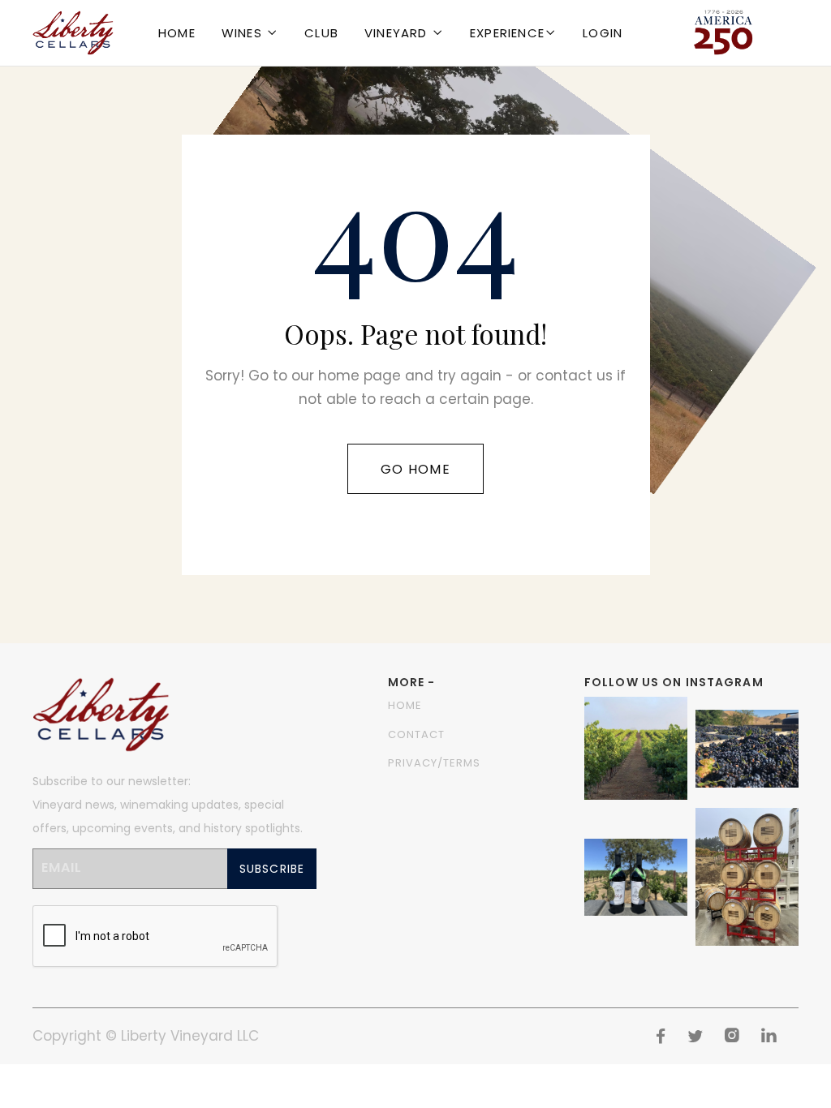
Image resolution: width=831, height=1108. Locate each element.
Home (177, 32)
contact (416, 734)
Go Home (415, 469)
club (321, 32)
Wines (242, 32)
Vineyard (396, 32)
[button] (250, 33)
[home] (73, 33)
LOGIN (602, 32)
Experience (507, 32)
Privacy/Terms (434, 763)
